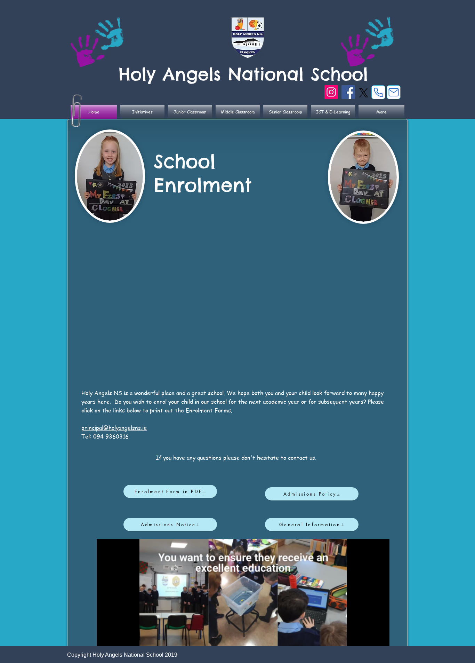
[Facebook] (348, 92)
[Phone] (378, 92)
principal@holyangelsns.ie (114, 428)
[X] (363, 92)
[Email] (394, 92)
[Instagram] (331, 92)
